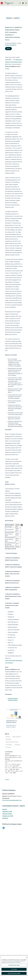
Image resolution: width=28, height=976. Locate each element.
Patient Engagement (16, 736)
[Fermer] (26, 957)
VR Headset (8, 747)
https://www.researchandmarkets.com (12, 800)
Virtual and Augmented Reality (12, 741)
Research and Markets (10, 45)
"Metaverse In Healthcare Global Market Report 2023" (13, 62)
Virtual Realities (9, 744)
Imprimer (4, 809)
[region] (14, 965)
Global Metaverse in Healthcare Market (11, 721)
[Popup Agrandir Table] (22, 525)
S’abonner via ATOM (7, 816)
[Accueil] (7, 3)
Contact (7, 779)
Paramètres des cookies (14, 965)
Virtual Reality (17, 744)
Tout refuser (14, 969)
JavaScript (5, 818)
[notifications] (23, 3)
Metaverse (8, 736)
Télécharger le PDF (7, 811)
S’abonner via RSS (7, 813)
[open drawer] (26, 3)
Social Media (8, 739)
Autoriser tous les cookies (14, 973)
